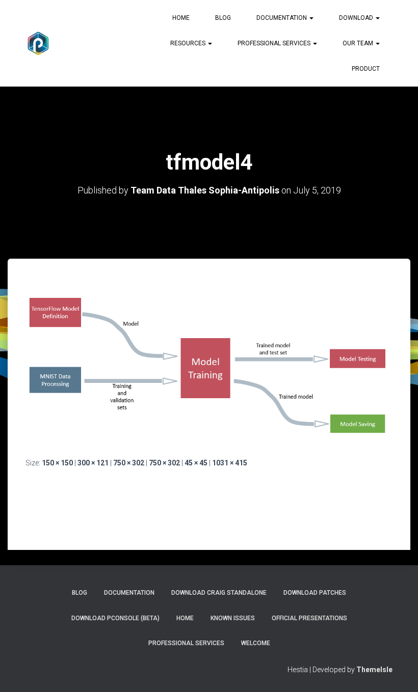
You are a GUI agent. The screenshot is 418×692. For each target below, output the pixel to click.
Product (366, 68)
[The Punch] (38, 43)
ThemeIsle (374, 670)
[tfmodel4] (209, 368)
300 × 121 (93, 463)
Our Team (359, 43)
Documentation (282, 17)
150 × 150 (57, 463)
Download (357, 17)
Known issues (233, 618)
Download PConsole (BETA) (115, 618)
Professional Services (275, 43)
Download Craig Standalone (219, 592)
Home (181, 17)
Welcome (255, 643)
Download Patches (314, 592)
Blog (223, 17)
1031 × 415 (229, 463)
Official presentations (309, 618)
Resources (188, 43)
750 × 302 (128, 463)
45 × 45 (196, 463)
